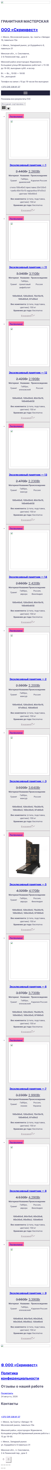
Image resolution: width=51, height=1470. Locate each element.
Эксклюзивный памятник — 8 (28, 1190)
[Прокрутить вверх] (3, 1460)
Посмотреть (7, 1393)
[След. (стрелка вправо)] (4, 1468)
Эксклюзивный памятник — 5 (28, 884)
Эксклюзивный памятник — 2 (28, 679)
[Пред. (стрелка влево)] (2, 1468)
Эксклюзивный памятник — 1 (28, 165)
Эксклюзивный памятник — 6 (28, 986)
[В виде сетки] (3, 108)
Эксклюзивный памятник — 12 (28, 372)
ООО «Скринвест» (19, 29)
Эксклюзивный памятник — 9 (28, 1293)
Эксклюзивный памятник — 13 (28, 474)
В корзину (26, 210)
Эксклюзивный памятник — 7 (28, 1088)
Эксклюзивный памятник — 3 (28, 781)
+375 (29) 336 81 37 (10, 87)
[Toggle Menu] (25, 93)
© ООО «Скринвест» (19, 1365)
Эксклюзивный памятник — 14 (28, 576)
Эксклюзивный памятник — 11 (28, 267)
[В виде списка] (8, 108)
